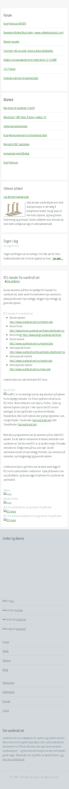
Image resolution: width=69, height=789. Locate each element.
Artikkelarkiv (9, 692)
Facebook (21, 619)
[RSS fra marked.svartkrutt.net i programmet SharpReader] (10, 520)
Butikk (6, 651)
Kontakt (6, 701)
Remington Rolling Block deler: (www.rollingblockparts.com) (34, 32)
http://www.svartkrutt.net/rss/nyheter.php (31, 322)
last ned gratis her (42, 420)
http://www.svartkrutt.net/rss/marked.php (31, 343)
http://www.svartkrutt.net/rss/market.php (31, 360)
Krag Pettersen (11, 162)
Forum (8, 15)
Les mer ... (58, 258)
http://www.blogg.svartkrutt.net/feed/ (42, 335)
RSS (12, 601)
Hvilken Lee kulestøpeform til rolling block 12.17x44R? (30, 60)
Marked (8, 99)
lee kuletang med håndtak (16, 153)
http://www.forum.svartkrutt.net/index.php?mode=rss (37, 330)
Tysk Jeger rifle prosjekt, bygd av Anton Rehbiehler (28, 50)
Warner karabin (11, 41)
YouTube (19, 610)
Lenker (6, 710)
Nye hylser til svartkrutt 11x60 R (19, 108)
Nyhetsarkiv (8, 683)
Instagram (21, 629)
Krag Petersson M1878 (15, 23)
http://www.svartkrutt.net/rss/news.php (30, 369)
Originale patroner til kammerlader (21, 78)
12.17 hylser (10, 69)
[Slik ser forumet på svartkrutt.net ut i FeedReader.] (10, 511)
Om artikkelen (13, 281)
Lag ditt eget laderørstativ (16, 197)
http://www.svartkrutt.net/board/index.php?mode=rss (37, 352)
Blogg (5, 669)
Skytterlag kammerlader (16, 126)
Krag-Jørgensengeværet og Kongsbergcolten (25, 135)
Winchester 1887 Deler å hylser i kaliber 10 (25, 117)
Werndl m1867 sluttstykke (16, 144)
